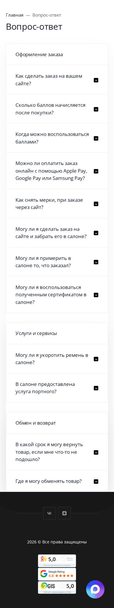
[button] (57, 79)
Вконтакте (49, 513)
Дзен (64, 513)
